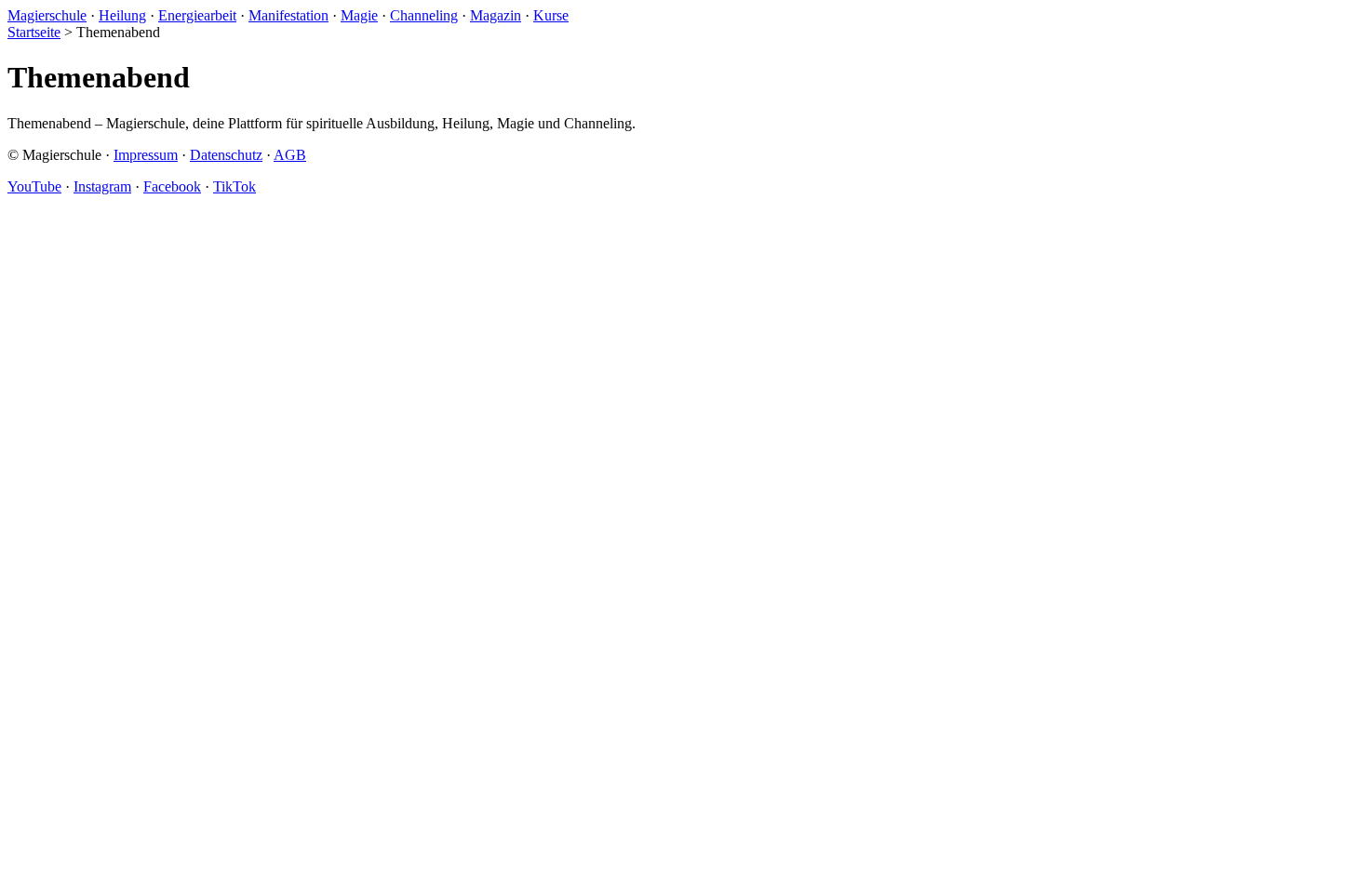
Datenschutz (226, 155)
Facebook (172, 186)
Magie (359, 15)
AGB (290, 155)
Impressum (146, 155)
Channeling (424, 15)
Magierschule (47, 15)
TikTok (234, 186)
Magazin (495, 15)
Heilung (122, 15)
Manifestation (288, 15)
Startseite (33, 32)
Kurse (551, 15)
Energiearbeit (197, 15)
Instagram (102, 186)
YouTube (34, 186)
